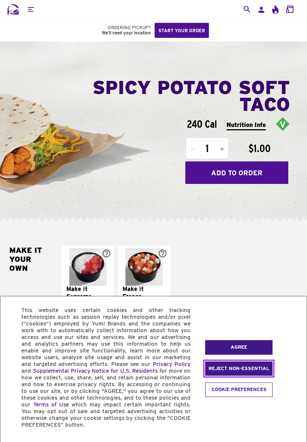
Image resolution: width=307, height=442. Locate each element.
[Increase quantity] (222, 149)
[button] (30, 9)
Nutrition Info (246, 124)
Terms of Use (51, 404)
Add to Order (236, 173)
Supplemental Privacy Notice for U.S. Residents (95, 370)
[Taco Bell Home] (13, 9)
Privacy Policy (172, 364)
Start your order (181, 30)
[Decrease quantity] (192, 149)
